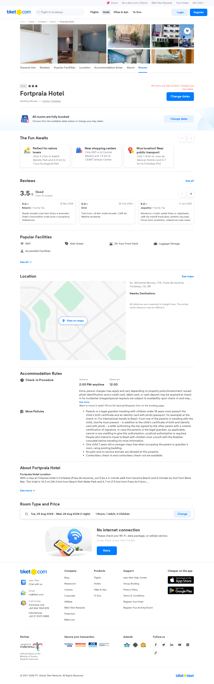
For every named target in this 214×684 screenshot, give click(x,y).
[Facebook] (155, 644)
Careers (68, 589)
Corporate (69, 595)
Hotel (22, 21)
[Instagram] (187, 644)
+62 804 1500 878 (39, 608)
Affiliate (68, 601)
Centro (53, 21)
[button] (73, 320)
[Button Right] (190, 193)
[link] (180, 12)
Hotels (97, 583)
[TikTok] (155, 652)
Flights (97, 577)
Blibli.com (69, 619)
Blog (66, 577)
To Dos (97, 595)
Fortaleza (42, 21)
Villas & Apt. (100, 589)
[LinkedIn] (171, 644)
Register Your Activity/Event (138, 607)
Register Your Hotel (133, 601)
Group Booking (131, 583)
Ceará (31, 21)
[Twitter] (163, 644)
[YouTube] (179, 644)
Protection (69, 613)
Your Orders (182, 3)
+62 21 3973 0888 (39, 616)
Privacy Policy (130, 589)
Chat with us (35, 584)
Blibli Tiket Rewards (162, 3)
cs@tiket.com (36, 594)
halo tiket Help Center (135, 577)
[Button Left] (182, 193)
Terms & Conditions (133, 595)
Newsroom (70, 583)
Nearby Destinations (142, 293)
